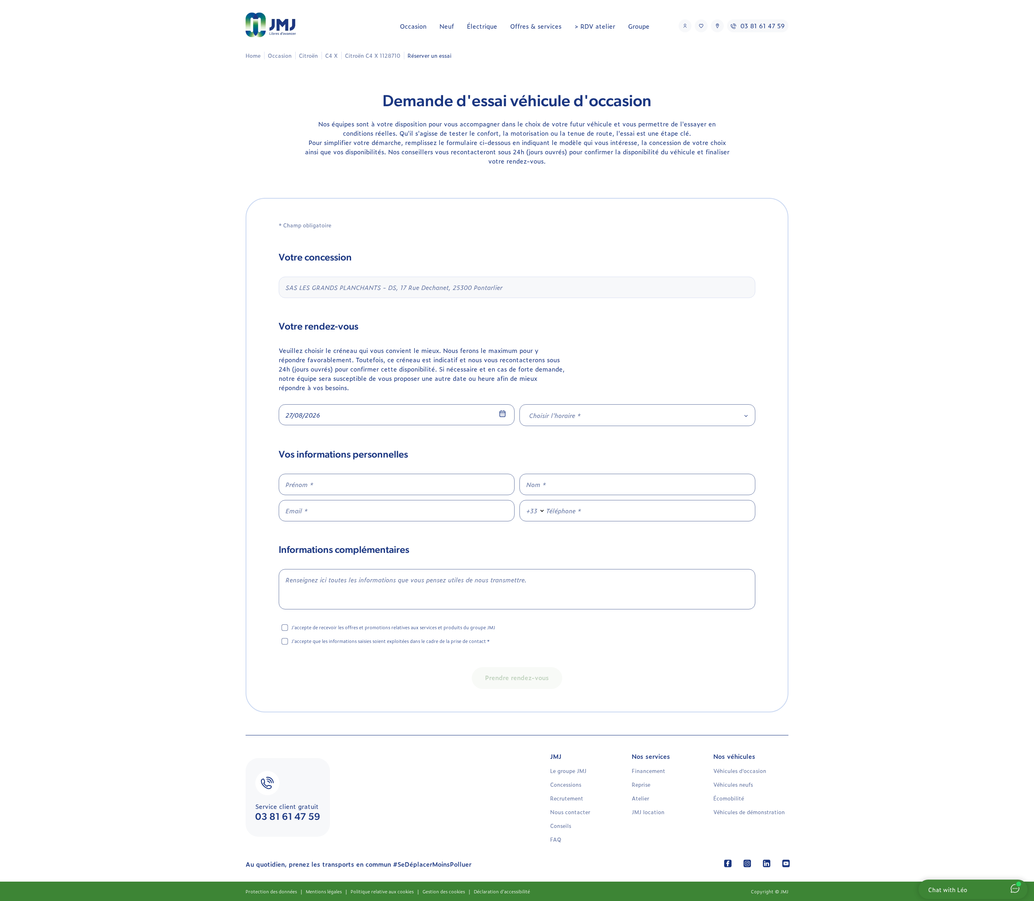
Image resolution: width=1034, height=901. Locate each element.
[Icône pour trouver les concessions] (717, 25)
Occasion (413, 26)
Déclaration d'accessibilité (502, 891)
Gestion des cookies (443, 891)
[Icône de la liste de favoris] (701, 25)
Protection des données (271, 891)
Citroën (308, 55)
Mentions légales (324, 891)
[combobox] (637, 415)
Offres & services (535, 26)
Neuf (446, 26)
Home (253, 55)
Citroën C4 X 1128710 (372, 55)
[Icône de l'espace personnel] (685, 25)
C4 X (331, 55)
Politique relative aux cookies (382, 891)
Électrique (482, 26)
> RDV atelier (594, 26)
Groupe (638, 26)
